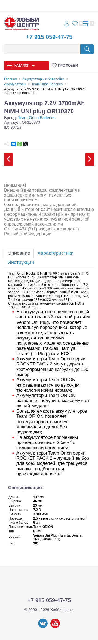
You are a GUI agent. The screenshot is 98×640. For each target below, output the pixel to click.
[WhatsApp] (19, 144)
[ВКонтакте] (13, 144)
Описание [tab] (19, 253)
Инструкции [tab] (21, 262)
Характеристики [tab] (55, 253)
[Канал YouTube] (55, 627)
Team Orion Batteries (37, 117)
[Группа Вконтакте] (43, 627)
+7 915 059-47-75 (49, 37)
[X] (25, 144)
